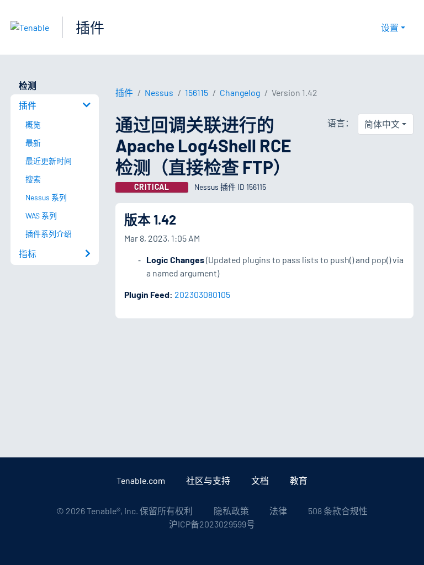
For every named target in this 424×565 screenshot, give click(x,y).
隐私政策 (231, 510)
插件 (90, 27)
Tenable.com (140, 480)
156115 (196, 92)
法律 (278, 510)
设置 (390, 27)
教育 (299, 480)
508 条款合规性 (338, 510)
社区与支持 (208, 480)
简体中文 (382, 124)
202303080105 (202, 294)
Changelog (240, 92)
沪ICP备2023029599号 (212, 524)
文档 (260, 480)
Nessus (159, 92)
